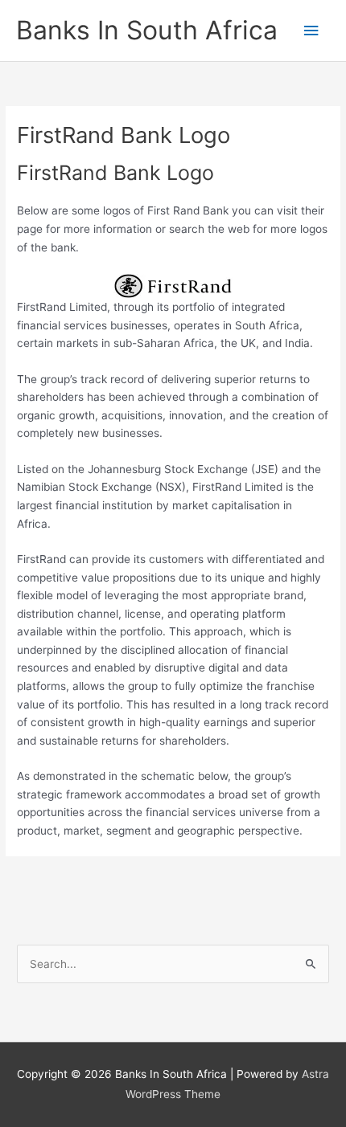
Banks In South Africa (147, 30)
